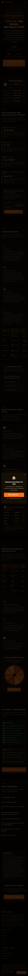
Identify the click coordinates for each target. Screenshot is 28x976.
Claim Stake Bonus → (14, 495)
